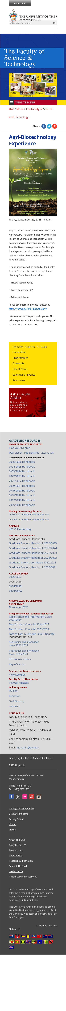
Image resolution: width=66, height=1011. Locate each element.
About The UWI (17, 839)
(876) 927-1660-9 (22, 785)
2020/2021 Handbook (22, 486)
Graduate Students (18, 813)
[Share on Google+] (54, 126)
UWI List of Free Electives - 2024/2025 (31, 452)
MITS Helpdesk (17, 765)
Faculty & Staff (16, 819)
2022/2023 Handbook (22, 476)
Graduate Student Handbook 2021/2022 (33, 557)
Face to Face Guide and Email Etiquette (32, 634)
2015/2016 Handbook (22, 505)
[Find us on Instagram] (38, 798)
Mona (19, 109)
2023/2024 (15, 591)
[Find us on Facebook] (11, 798)
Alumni (12, 824)
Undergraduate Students (21, 808)
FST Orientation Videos (20, 659)
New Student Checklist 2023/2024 (29, 629)
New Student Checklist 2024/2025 (29, 624)
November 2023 (18, 607)
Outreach (18, 363)
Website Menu (25, 102)
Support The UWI (18, 866)
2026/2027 (15, 576)
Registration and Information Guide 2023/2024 (30, 618)
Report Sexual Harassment (23, 876)
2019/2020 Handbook (22, 490)
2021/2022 (24, 643)
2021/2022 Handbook (22, 481)
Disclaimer (41, 925)
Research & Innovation (21, 860)
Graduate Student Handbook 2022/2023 (33, 553)
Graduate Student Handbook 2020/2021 (33, 567)
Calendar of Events (23, 374)
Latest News (19, 369)
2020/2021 (24, 652)
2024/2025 (15, 586)
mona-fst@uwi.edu (27, 747)
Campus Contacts (42, 757)
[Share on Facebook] (43, 126)
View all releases (19, 682)
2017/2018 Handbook (22, 500)
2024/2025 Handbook (22, 466)
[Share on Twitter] (49, 126)
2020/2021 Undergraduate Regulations (29, 519)
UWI (11, 109)
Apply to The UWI (18, 844)
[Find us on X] (18, 798)
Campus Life (15, 855)
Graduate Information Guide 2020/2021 (32, 562)
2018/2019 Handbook (22, 495)
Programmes (20, 358)
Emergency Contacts (19, 757)
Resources (18, 380)
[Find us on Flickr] (24, 798)
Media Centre (16, 871)
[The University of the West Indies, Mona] (33, 15)
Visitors (12, 829)
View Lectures (17, 674)
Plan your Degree (19, 448)
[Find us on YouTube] (31, 798)
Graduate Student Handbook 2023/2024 (33, 548)
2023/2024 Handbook (22, 471)
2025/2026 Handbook (22, 462)
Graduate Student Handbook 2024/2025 (33, 543)
